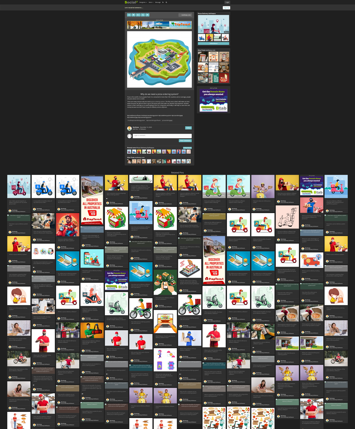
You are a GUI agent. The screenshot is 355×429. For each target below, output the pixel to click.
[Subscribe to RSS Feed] (163, 2)
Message (158, 2)
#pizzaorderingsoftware (153, 120)
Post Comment (185, 140)
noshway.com (186, 15)
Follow (188, 128)
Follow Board (187, 148)
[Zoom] (143, 14)
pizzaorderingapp (167, 120)
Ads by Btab (159, 20)
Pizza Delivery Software (145, 148)
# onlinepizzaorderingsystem (136, 120)
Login (227, 2)
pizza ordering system (158, 101)
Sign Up (226, 8)
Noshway (14, 210)
